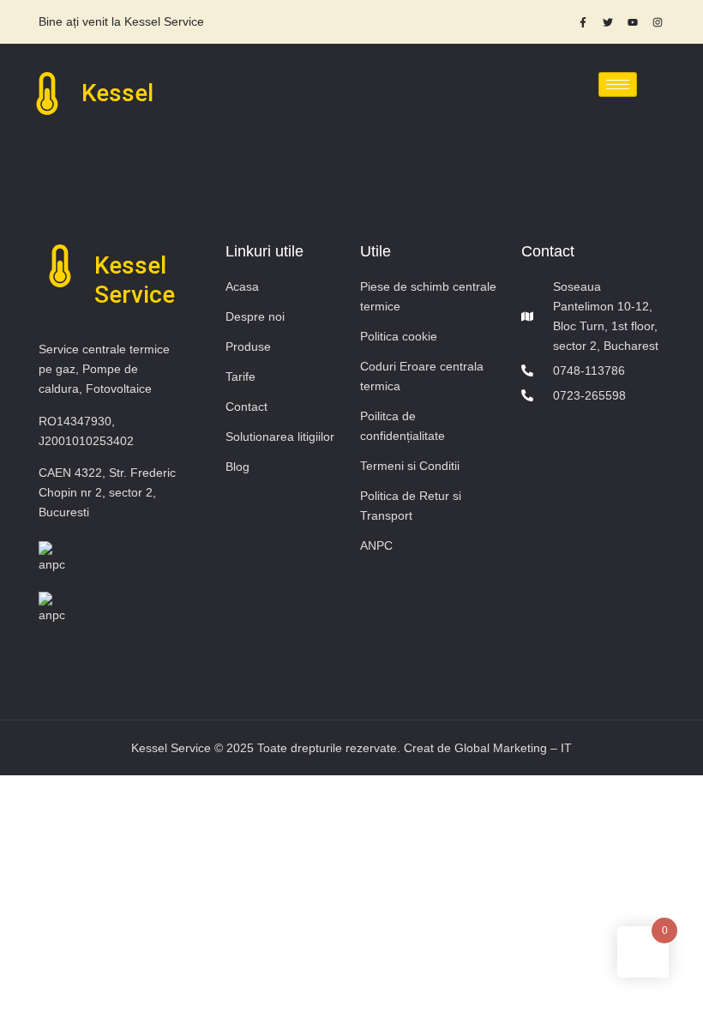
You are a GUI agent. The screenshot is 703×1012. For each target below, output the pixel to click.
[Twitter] (608, 22)
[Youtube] (632, 22)
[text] (195, 22)
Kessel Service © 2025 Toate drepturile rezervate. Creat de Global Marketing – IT (351, 748)
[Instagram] (657, 22)
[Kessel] (47, 93)
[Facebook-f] (583, 22)
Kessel (117, 93)
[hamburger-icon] (617, 84)
